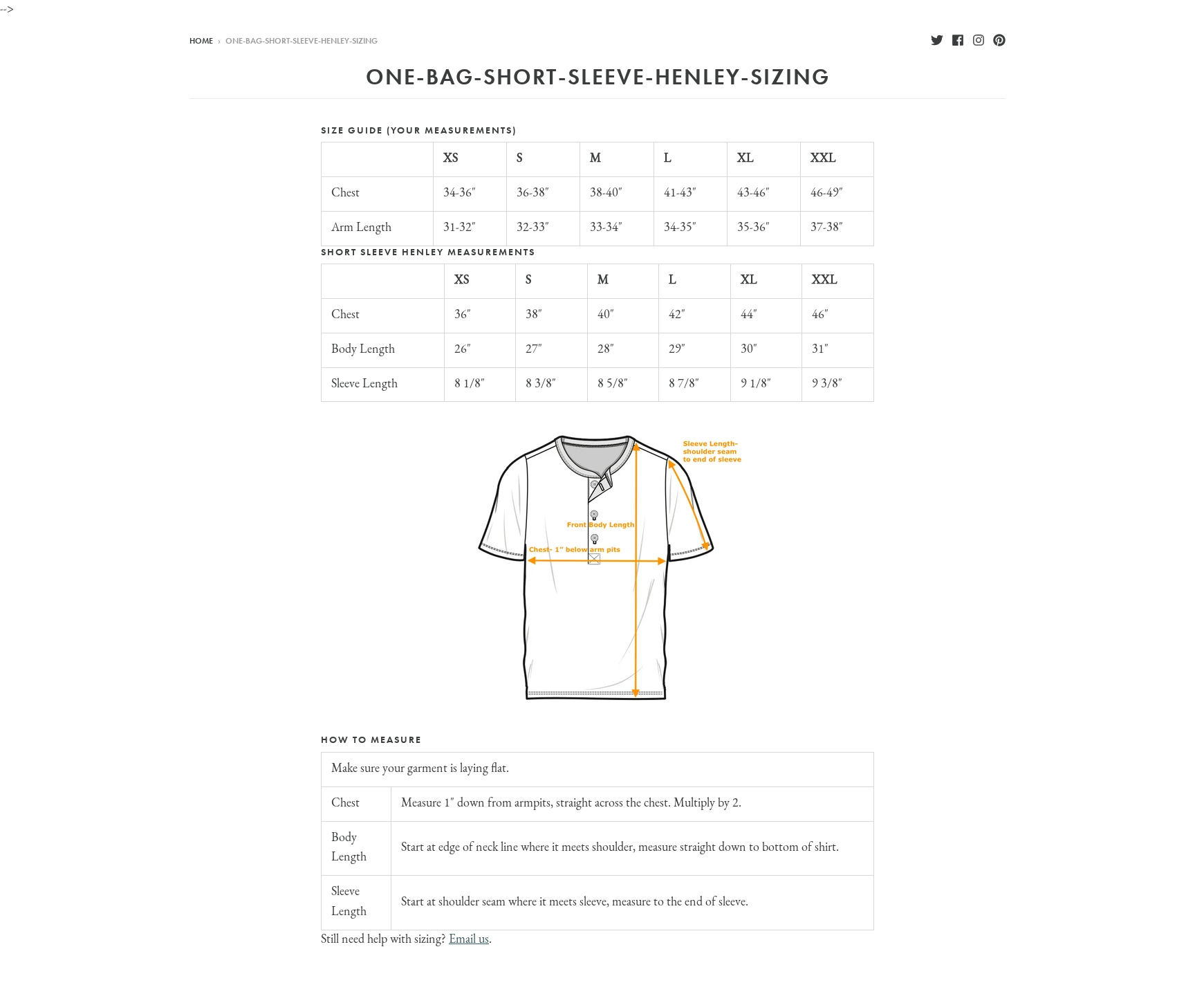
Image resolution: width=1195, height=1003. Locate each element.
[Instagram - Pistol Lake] (978, 40)
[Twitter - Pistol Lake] (937, 40)
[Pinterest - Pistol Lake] (999, 40)
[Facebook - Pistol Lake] (958, 40)
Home (201, 40)
